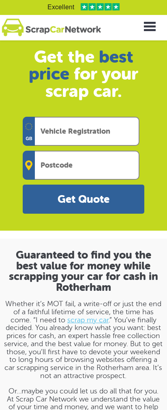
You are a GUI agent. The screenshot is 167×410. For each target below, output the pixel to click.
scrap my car (88, 320)
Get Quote (83, 199)
